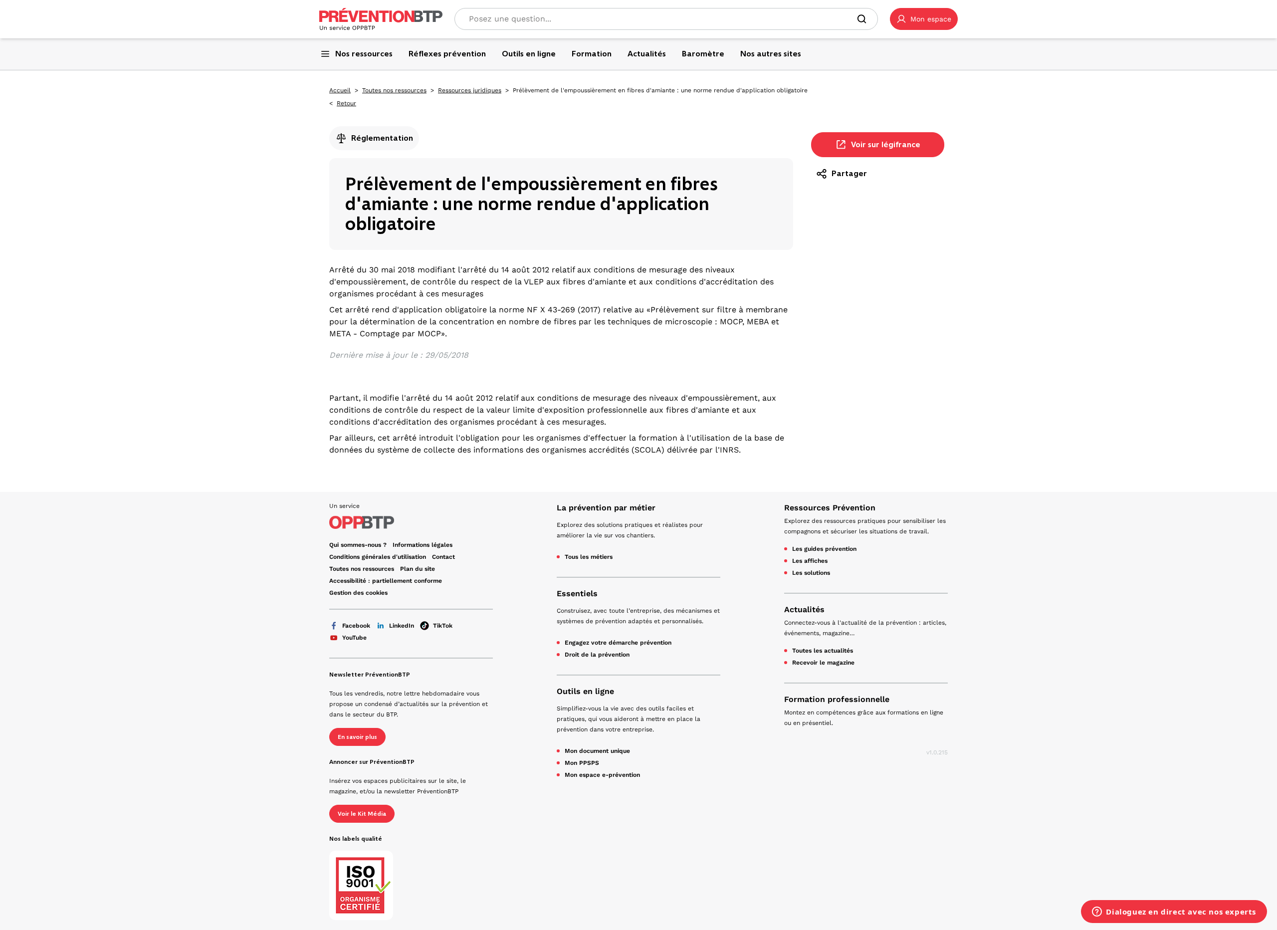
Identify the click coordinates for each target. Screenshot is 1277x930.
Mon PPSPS (582, 762)
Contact (443, 556)
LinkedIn (401, 625)
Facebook (356, 625)
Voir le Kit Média (362, 813)
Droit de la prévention (597, 654)
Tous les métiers (589, 556)
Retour (346, 103)
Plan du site (417, 568)
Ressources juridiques (469, 90)
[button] (924, 19)
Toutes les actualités (822, 650)
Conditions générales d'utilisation (377, 556)
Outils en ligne (585, 691)
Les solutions (811, 572)
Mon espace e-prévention (602, 774)
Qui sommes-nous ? (358, 544)
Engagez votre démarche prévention (618, 642)
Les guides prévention (824, 548)
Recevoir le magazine (823, 662)
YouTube (354, 637)
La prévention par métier (606, 507)
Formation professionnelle (836, 699)
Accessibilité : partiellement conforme (385, 580)
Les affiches (810, 560)
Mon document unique (597, 750)
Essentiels (577, 593)
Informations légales (422, 544)
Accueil (340, 90)
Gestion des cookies (358, 592)
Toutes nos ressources (394, 90)
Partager (849, 173)
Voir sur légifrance (885, 144)
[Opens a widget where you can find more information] (1174, 912)
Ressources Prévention (829, 507)
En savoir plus (357, 736)
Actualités (804, 609)
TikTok (442, 625)
